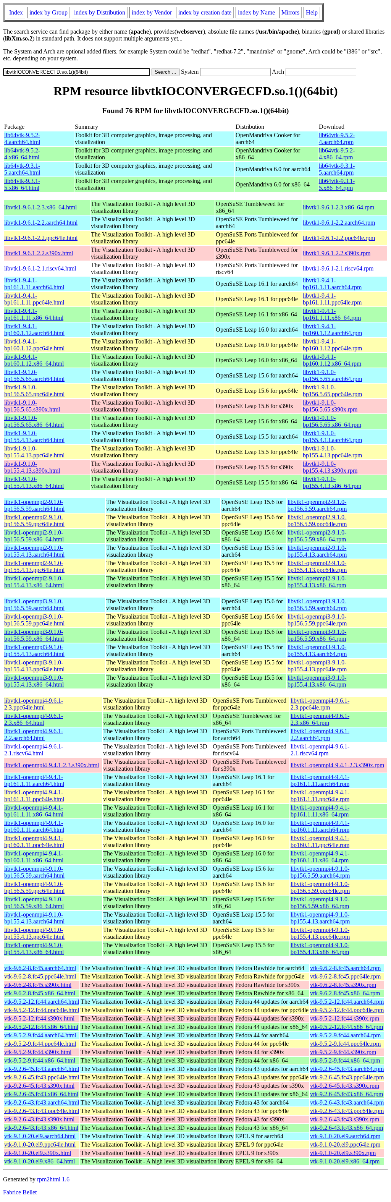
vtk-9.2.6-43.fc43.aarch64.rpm (347, 1102)
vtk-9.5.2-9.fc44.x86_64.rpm (345, 1060)
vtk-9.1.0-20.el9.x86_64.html (39, 1161)
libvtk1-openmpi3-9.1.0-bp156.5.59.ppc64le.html (34, 620)
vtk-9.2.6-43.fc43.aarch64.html (41, 1102)
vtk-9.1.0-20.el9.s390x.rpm (343, 1153)
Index (16, 12)
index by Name (256, 12)
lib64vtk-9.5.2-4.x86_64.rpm (337, 153)
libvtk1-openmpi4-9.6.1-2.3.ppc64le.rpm (320, 704)
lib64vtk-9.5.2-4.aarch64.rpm (337, 138)
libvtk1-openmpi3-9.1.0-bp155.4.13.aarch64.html (34, 650)
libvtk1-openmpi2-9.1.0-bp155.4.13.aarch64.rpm (317, 551)
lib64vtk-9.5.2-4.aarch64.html (22, 138)
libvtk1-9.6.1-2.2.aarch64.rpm (339, 222)
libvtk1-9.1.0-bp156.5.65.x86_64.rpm (332, 421)
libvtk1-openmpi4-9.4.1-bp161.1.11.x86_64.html (33, 811)
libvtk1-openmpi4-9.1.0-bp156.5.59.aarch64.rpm (320, 872)
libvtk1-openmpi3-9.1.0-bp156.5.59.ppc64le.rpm (317, 620)
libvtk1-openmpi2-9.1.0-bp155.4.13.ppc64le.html (34, 566)
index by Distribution (99, 12)
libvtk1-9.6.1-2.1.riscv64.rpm (338, 268)
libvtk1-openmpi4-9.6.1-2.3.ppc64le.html (33, 704)
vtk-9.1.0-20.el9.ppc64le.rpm (345, 1144)
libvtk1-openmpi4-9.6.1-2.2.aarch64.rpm (320, 734)
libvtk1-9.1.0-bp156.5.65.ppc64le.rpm (332, 390)
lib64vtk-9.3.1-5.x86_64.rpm (337, 184)
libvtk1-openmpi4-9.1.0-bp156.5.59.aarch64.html (34, 872)
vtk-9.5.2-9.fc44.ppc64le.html (40, 1043)
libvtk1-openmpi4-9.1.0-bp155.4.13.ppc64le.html (34, 933)
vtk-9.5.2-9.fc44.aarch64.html (40, 1035)
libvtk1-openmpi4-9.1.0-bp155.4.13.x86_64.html (34, 948)
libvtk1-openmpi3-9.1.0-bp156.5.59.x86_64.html (34, 635)
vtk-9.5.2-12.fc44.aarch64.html (41, 1001)
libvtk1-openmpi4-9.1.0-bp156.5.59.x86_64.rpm (320, 902)
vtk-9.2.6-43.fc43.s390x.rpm (344, 1119)
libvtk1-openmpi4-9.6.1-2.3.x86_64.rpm (320, 719)
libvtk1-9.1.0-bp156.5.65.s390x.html (32, 406)
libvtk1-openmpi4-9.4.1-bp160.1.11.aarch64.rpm (320, 826)
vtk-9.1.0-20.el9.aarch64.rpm (345, 1136)
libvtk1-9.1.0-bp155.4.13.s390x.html (32, 467)
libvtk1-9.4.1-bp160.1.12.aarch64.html (34, 329)
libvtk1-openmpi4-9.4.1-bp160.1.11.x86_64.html (33, 856)
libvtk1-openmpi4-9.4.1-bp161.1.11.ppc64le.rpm (320, 795)
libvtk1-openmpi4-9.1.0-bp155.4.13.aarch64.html (34, 918)
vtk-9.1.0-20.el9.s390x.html (37, 1153)
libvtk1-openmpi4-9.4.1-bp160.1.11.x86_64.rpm (320, 856)
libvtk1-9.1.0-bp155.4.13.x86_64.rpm (332, 482)
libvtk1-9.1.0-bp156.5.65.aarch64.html (34, 375)
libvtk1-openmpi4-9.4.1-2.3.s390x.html (51, 765)
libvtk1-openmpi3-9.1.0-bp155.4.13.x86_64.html (34, 681)
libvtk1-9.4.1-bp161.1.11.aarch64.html (34, 283)
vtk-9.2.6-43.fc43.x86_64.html (41, 1127)
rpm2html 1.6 (53, 1179)
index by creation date (204, 12)
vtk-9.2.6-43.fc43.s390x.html (39, 1119)
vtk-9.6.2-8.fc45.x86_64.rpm (345, 993)
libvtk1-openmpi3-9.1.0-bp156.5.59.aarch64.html (34, 604)
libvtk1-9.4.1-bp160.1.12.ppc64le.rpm (332, 345)
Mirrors (290, 12)
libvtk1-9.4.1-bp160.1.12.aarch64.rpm (332, 329)
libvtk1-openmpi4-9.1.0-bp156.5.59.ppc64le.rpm (320, 887)
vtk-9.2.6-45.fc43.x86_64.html (41, 1094)
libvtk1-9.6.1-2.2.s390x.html (38, 253)
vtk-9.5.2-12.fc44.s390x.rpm (344, 1018)
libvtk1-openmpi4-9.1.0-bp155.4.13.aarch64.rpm (320, 918)
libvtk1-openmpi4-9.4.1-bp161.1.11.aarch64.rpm (320, 780)
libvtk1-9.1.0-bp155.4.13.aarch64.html (34, 436)
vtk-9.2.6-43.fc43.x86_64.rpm (346, 1127)
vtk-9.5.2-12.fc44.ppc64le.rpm (347, 1010)
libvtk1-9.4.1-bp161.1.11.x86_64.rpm (332, 314)
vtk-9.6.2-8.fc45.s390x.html (37, 985)
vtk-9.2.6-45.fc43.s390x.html (39, 1085)
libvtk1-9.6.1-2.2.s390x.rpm (336, 253)
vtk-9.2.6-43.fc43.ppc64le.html (41, 1111)
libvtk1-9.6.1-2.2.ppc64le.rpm (339, 238)
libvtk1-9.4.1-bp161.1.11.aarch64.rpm (332, 283)
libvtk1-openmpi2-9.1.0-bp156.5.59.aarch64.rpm (317, 505)
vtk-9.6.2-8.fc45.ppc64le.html (40, 976)
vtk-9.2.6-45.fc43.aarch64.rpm (347, 1069)
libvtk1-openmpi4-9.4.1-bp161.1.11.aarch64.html (34, 780)
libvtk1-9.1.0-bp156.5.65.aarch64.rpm (332, 375)
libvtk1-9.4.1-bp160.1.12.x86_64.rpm (332, 360)
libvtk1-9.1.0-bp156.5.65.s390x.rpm (330, 406)
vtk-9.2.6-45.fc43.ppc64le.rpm (347, 1077)
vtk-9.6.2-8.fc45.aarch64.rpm (345, 968)
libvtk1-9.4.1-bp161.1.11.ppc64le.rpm (332, 299)
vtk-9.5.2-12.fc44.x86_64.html (41, 1027)
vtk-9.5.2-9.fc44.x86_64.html (39, 1060)
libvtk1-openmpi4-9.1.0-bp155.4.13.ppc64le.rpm (320, 933)
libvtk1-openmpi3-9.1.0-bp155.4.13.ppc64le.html (34, 665)
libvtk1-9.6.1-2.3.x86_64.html (40, 207)
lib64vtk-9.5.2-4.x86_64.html (22, 153)
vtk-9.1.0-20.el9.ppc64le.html (40, 1144)
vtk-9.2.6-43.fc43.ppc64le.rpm (347, 1111)
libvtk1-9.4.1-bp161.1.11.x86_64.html (33, 314)
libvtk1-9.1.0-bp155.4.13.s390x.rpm (330, 467)
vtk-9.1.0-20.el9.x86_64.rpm (345, 1161)
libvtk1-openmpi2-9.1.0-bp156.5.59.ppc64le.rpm (317, 520)
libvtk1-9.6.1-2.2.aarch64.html (41, 222)
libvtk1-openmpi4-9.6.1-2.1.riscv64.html (33, 750)
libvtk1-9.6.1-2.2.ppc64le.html (41, 238)
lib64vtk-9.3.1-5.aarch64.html (22, 169)
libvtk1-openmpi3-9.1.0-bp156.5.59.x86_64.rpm (317, 635)
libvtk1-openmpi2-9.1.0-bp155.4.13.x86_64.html (34, 581)
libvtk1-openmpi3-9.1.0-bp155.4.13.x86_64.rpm (317, 681)
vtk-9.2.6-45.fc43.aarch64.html (41, 1069)
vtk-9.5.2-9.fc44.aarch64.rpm (345, 1035)
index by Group (48, 12)
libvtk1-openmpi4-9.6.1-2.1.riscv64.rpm (320, 750)
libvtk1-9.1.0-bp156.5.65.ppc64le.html (34, 390)
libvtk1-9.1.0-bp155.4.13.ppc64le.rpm (332, 451)
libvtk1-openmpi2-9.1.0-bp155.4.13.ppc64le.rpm (317, 566)
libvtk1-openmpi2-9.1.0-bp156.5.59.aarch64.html (34, 505)
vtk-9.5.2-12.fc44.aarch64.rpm (347, 1001)
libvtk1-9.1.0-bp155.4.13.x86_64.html (34, 482)
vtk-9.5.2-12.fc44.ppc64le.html (41, 1010)
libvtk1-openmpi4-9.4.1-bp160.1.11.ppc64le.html (34, 841)
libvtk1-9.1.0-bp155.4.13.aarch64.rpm (332, 436)
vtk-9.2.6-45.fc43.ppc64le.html (41, 1077)
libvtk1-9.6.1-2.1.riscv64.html (40, 268)
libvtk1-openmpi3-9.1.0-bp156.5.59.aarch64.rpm (317, 604)
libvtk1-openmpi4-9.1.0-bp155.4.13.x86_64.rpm (320, 948)
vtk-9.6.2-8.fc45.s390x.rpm (343, 985)
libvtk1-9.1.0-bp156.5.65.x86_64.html (34, 421)
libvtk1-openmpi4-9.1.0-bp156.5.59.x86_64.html (34, 902)
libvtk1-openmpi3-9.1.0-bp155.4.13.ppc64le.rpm (317, 665)
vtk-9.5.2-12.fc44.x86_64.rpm (346, 1027)
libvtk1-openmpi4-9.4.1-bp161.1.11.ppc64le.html (34, 795)
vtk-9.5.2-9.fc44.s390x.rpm (343, 1052)
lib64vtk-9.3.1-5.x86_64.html (22, 184)
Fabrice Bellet (20, 1192)
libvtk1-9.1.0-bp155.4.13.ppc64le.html (34, 451)
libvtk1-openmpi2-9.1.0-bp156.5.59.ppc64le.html (34, 520)
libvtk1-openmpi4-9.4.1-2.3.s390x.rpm (337, 765)
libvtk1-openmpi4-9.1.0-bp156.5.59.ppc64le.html (34, 887)
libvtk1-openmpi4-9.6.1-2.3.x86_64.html (33, 719)
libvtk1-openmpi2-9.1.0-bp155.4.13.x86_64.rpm (317, 581)
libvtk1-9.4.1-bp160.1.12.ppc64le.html (34, 345)
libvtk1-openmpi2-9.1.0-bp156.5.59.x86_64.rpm (317, 536)
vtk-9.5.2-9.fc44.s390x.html (37, 1052)
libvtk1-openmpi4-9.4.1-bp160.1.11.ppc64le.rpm (320, 841)
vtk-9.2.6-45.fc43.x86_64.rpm (346, 1094)
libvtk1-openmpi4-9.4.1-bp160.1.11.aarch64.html (34, 826)
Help (312, 12)
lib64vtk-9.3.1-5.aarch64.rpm (337, 169)
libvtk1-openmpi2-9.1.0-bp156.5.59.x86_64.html (34, 536)
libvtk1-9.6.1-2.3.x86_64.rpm (338, 207)
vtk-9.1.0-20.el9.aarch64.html (40, 1136)
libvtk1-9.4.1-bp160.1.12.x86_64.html (34, 360)
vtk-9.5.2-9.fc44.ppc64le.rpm (345, 1043)
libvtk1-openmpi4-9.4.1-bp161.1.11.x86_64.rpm (320, 811)
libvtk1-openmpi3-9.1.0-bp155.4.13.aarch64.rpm (317, 650)
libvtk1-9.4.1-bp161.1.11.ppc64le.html (34, 299)
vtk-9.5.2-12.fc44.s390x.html (39, 1018)
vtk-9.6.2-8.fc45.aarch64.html (40, 968)
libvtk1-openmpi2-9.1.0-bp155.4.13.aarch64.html (34, 551)
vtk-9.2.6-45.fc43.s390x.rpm (344, 1085)
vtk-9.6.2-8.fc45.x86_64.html (39, 993)
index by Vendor (152, 12)
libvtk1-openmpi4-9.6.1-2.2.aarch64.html (33, 734)
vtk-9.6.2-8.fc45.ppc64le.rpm (345, 976)
